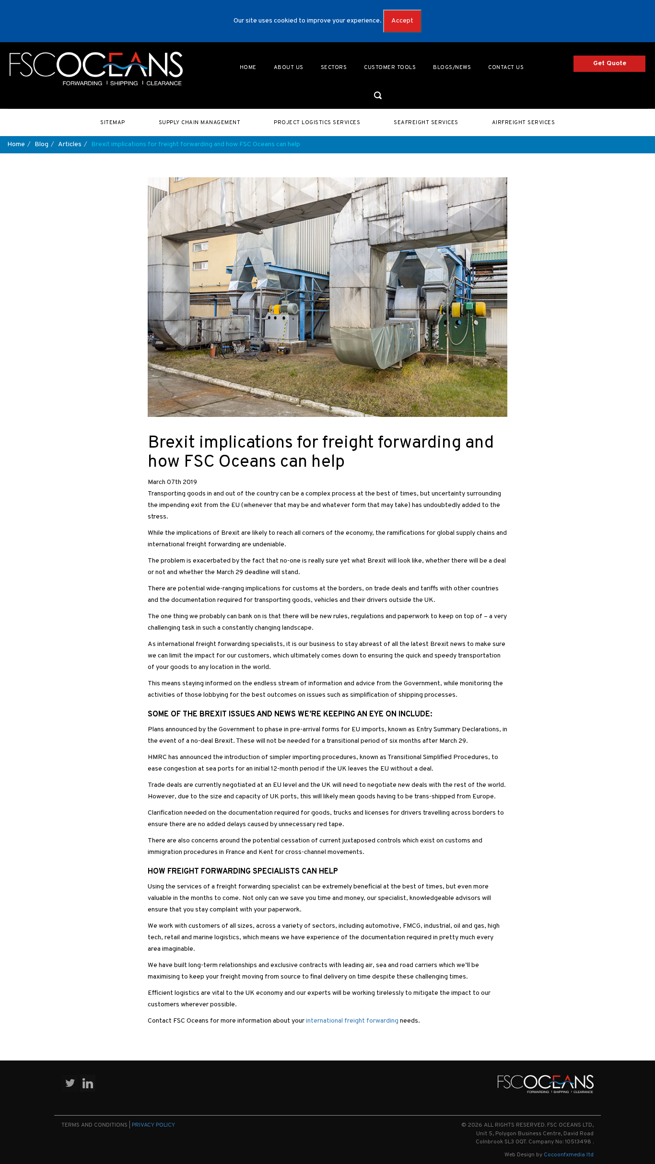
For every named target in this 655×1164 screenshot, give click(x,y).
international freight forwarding (352, 1021)
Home (248, 67)
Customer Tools (390, 67)
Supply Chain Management (200, 122)
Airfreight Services (523, 122)
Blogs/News (452, 67)
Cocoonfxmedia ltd (569, 1155)
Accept (402, 21)
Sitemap (112, 122)
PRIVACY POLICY (153, 1125)
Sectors (334, 67)
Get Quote (609, 63)
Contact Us (506, 67)
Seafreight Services (426, 122)
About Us (289, 67)
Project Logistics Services (317, 122)
